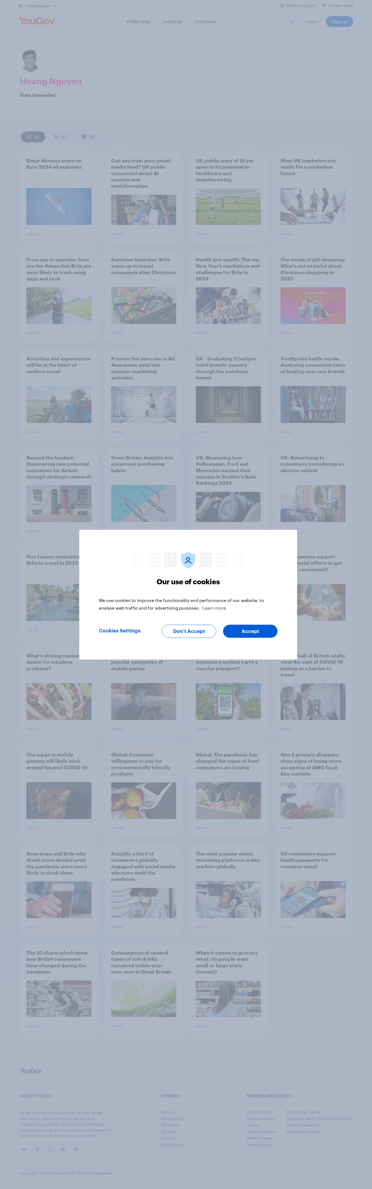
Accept (250, 631)
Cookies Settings (120, 630)
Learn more (214, 607)
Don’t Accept (189, 631)
